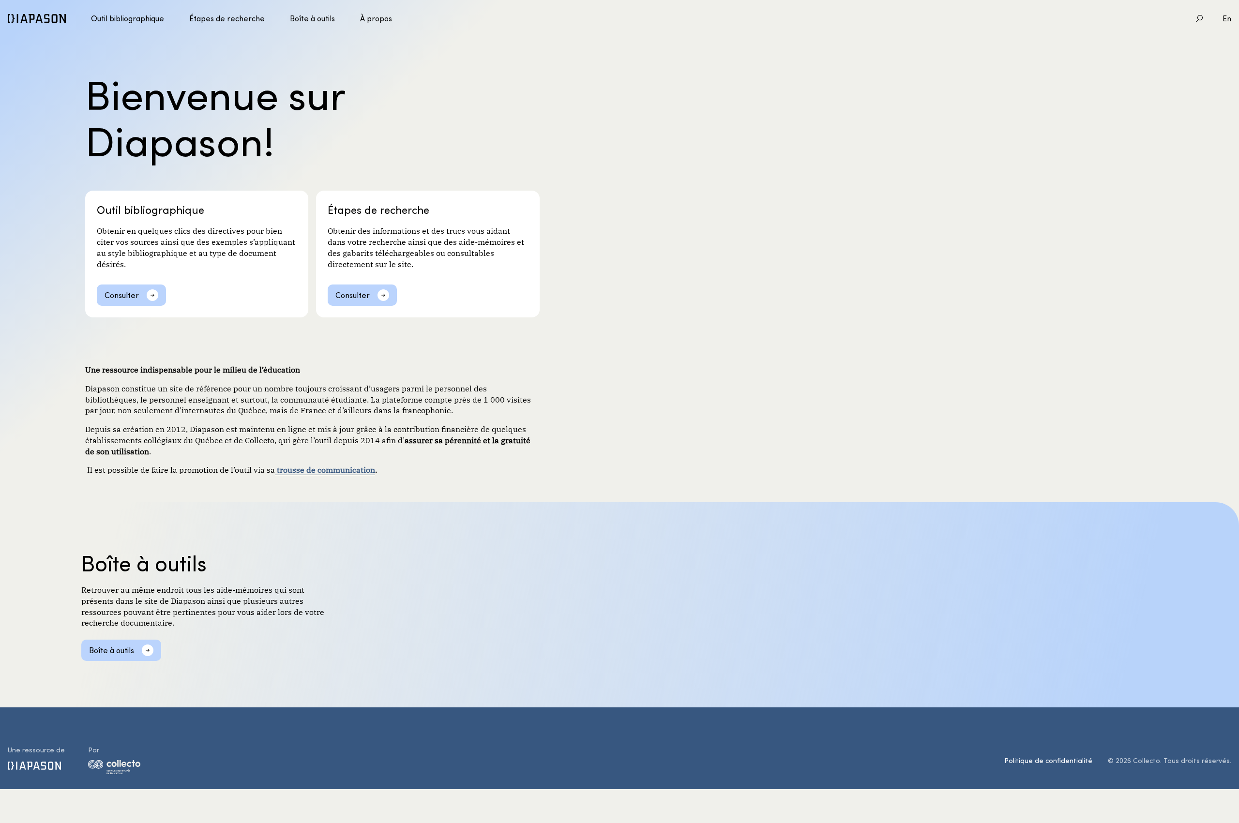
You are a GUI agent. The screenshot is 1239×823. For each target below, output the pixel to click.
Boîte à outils (312, 18)
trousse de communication (325, 469)
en (1227, 18)
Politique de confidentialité (1048, 760)
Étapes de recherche (227, 18)
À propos (376, 18)
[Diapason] (37, 18)
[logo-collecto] (114, 769)
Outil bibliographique (127, 18)
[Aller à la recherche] (1199, 18)
